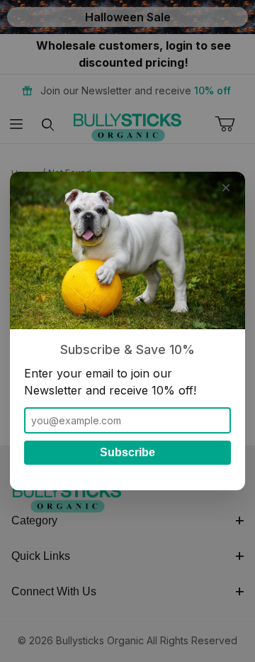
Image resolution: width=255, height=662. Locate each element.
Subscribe (127, 452)
